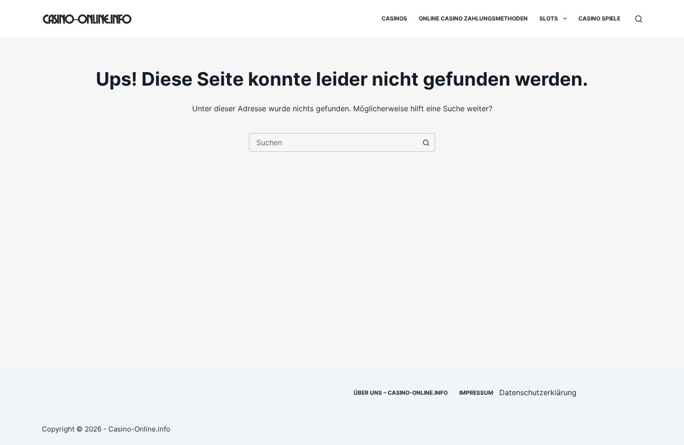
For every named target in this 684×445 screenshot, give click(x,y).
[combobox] (333, 142)
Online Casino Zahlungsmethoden (473, 18)
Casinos (394, 18)
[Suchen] (638, 18)
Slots (548, 18)
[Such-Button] (426, 142)
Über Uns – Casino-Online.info (401, 392)
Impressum (476, 392)
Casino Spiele (599, 18)
